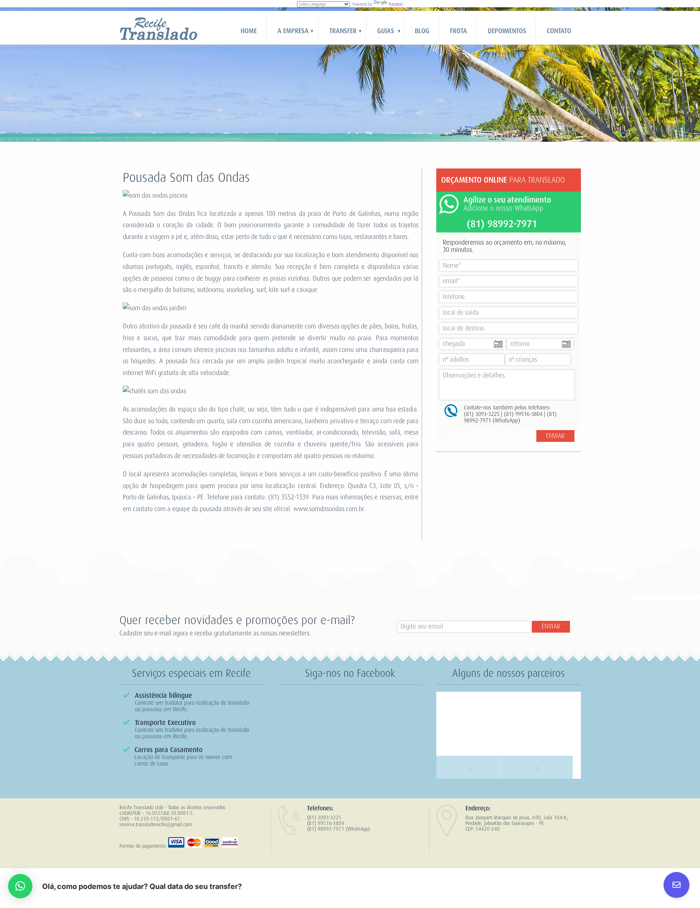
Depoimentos (507, 31)
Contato (559, 31)
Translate (395, 4)
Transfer (342, 31)
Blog (422, 31)
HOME (249, 31)
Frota (458, 31)
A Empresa (293, 31)
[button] (20, 886)
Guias (385, 31)
